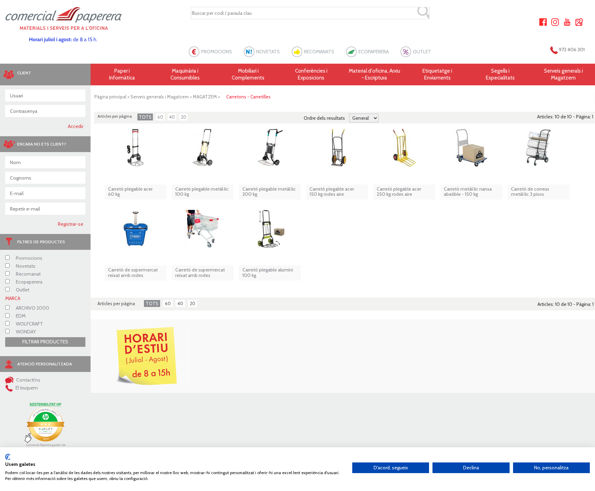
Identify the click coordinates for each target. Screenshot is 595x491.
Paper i (122, 74)
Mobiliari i (248, 74)
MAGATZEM (205, 96)
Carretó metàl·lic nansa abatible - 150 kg (468, 191)
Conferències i (311, 74)
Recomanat (28, 274)
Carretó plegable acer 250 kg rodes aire (399, 191)
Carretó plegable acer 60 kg (130, 191)
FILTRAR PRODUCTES (45, 342)
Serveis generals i (563, 74)
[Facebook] (543, 21)
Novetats (25, 266)
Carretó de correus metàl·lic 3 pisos (530, 191)
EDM (20, 316)
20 (183, 117)
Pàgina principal (110, 96)
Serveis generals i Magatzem (160, 96)
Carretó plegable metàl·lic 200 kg (269, 191)
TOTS (145, 117)
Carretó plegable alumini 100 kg (267, 272)
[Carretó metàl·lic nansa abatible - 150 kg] (471, 151)
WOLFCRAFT (29, 324)
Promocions (28, 258)
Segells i (500, 74)
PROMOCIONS (216, 52)
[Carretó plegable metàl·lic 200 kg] (270, 151)
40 (172, 117)
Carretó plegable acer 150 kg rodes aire (332, 191)
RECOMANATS (319, 52)
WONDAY (25, 332)
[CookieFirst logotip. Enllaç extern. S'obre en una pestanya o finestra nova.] (7, 457)
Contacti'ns (27, 380)
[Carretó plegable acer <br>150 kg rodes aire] (337, 151)
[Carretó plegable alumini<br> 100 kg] (270, 232)
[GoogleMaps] (579, 21)
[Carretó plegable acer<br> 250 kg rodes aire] (404, 151)
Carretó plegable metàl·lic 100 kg (202, 191)
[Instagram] (555, 21)
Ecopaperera (28, 282)
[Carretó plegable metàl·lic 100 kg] (203, 151)
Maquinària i (185, 74)
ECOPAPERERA (373, 52)
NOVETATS (268, 52)
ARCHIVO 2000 (32, 308)
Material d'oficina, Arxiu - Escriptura (374, 74)
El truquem (26, 388)
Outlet (22, 290)
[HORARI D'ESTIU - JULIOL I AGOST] (145, 356)
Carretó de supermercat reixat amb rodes (133, 272)
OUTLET (422, 52)
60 (160, 117)
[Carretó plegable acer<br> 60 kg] (136, 151)
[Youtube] (567, 21)
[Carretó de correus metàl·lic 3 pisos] (539, 151)
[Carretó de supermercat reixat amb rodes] (136, 232)
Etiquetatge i (437, 74)
